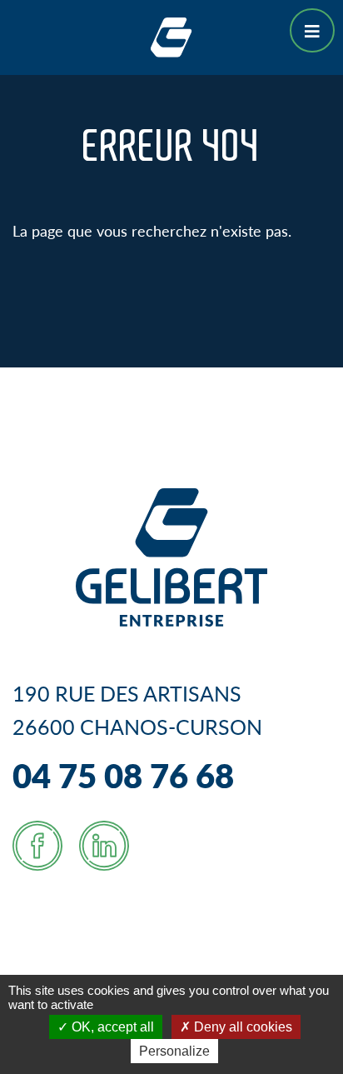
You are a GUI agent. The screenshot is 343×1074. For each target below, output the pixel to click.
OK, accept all (111, 1027)
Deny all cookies (241, 1027)
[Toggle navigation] (312, 30)
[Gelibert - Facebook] (37, 846)
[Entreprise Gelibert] (171, 34)
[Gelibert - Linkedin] (104, 846)
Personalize (174, 1051)
